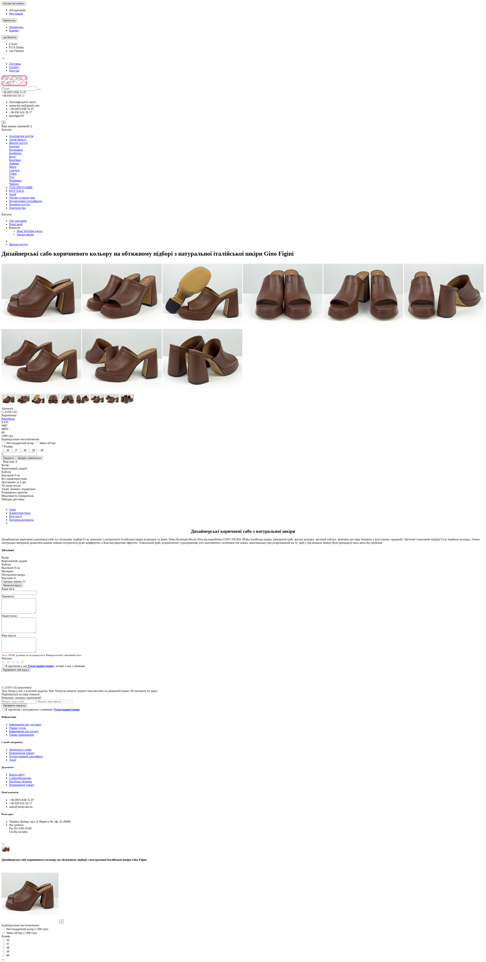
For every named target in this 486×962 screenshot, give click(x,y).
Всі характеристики (14, 478)
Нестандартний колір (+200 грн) (27, 929)
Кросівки (15, 160)
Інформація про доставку (25, 724)
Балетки (14, 146)
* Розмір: (7, 446)
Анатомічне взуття (21, 136)
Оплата (14, 67)
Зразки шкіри (25, 234)
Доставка (15, 63)
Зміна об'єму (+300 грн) (21, 932)
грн (9, 37)
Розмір (6, 936)
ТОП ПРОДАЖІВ (20, 187)
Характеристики (20, 513)
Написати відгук (12, 585)
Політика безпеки (20, 781)
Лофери (14, 163)
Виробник (8, 418)
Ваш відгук (9, 635)
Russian (14, 30)
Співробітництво (20, 778)
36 (7, 940)
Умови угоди (17, 728)
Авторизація (17, 10)
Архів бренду (18, 139)
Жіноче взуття (18, 143)
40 (7, 955)
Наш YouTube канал (30, 231)
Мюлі (12, 166)
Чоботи (14, 184)
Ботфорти (15, 153)
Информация (9, 716)
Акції (12, 194)
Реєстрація (16, 13)
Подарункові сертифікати (25, 201)
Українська (16, 27)
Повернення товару (22, 753)
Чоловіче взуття (19, 204)
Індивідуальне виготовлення (20, 925)
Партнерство (17, 207)
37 (7, 943)
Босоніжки (16, 149)
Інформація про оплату (24, 731)
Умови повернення (21, 734)
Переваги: (8, 596)
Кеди (12, 156)
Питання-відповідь (21, 519)
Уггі (11, 177)
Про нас (14, 70)
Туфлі (13, 173)
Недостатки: (9, 615)
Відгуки (15, 516)
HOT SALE (16, 190)
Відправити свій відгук (16, 669)
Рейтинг (7, 658)
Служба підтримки (12, 742)
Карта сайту (17, 774)
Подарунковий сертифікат (26, 756)
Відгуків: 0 (10, 461)
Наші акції (16, 224)
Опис (12, 509)
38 (7, 947)
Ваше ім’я (8, 588)
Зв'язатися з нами (20, 749)
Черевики (15, 180)
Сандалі (14, 170)
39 (7, 951)
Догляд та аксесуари (22, 197)
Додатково (8, 767)
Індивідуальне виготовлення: (20, 439)
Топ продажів (18, 220)
